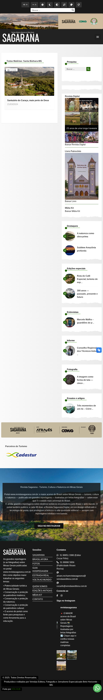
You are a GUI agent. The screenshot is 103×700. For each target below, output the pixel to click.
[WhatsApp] (97, 688)
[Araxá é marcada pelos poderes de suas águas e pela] (61, 655)
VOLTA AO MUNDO (41, 580)
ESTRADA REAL (40, 575)
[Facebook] (58, 595)
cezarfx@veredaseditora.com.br (72, 586)
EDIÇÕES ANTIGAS (42, 591)
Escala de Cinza (71, 4)
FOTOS (36, 563)
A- (36, 5)
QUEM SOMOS (39, 586)
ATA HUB (16, 689)
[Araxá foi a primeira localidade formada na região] (72, 655)
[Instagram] (62, 595)
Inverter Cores (64, 4)
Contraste (57, 4)
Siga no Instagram (49, 526)
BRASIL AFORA (40, 559)
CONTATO (37, 599)
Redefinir (79, 4)
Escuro (50, 4)
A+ (27, 5)
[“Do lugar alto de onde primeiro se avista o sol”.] (61, 665)
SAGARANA (38, 555)
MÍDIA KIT (37, 595)
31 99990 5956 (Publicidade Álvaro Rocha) (66, 565)
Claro (42, 4)
